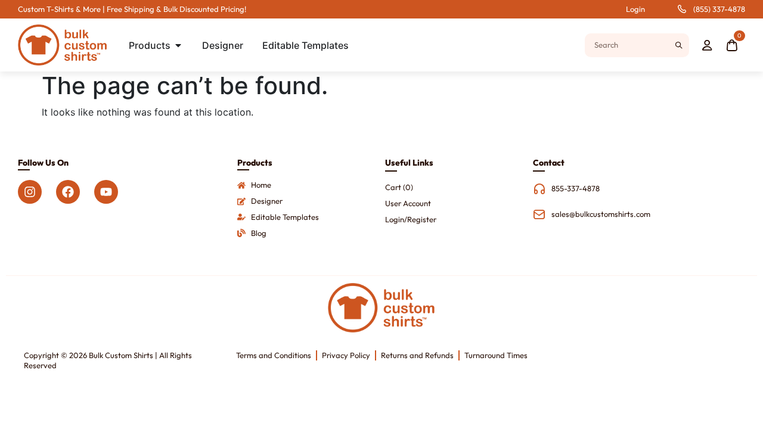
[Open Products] (178, 45)
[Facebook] (68, 192)
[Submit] (678, 45)
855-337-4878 (575, 188)
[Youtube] (106, 192)
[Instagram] (30, 192)
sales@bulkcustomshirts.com (600, 214)
